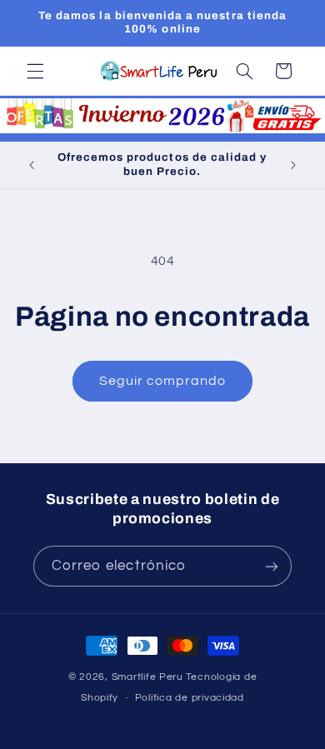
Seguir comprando (163, 380)
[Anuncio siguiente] (293, 165)
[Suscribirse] (271, 566)
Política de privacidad (189, 697)
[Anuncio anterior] (31, 165)
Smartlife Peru (147, 677)
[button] (35, 71)
